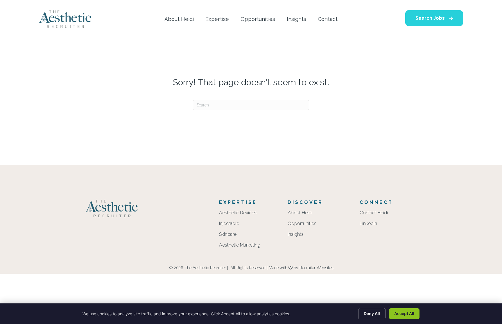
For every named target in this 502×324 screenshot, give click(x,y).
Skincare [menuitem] (227, 234)
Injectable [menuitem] (229, 223)
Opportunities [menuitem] (302, 223)
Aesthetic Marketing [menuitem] (239, 245)
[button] (434, 18)
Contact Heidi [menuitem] (374, 213)
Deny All (372, 313)
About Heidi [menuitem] (300, 213)
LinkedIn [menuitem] (368, 223)
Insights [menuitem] (296, 234)
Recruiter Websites (316, 267)
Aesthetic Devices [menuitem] (238, 213)
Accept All (404, 313)
